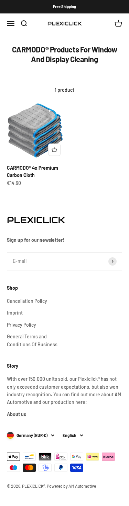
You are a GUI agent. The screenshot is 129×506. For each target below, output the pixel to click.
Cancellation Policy (27, 301)
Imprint (15, 313)
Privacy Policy (21, 325)
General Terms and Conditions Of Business (32, 340)
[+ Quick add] (54, 149)
